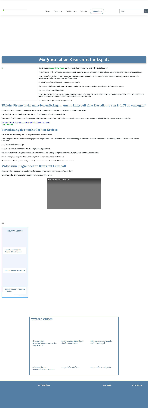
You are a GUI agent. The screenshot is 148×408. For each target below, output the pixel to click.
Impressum (107, 385)
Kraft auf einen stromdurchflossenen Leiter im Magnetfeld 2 (44, 343)
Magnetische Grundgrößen (101, 367)
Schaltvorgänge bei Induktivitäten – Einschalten (44, 368)
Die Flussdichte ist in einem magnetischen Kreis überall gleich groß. (26, 122)
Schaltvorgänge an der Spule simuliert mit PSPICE (72, 342)
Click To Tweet (7, 124)
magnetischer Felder (57, 68)
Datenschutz (137, 385)
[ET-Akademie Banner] (19, 100)
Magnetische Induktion (70, 367)
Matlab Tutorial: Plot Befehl (15, 270)
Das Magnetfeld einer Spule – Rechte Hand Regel (102, 342)
